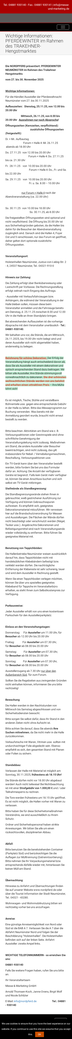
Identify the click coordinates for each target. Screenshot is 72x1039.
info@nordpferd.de (25, 1001)
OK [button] (39, 1034)
